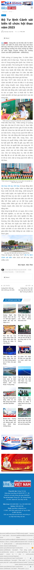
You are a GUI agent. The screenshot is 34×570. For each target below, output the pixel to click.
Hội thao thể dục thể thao (10, 186)
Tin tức (3, 15)
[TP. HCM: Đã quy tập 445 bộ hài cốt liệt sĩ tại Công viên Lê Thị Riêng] (24, 329)
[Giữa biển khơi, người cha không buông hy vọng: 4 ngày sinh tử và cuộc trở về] (24, 391)
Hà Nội (29, 269)
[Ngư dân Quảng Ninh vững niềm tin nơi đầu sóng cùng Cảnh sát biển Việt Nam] (9, 391)
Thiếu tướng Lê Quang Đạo (8, 271)
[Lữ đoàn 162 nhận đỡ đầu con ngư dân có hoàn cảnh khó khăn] (24, 350)
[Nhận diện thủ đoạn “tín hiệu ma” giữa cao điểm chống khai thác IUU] (24, 308)
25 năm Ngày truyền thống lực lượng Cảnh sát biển (15, 269)
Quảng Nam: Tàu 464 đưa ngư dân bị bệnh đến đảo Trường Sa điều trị (25, 289)
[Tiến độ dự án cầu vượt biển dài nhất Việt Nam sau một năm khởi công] (24, 371)
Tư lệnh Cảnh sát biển (20, 271)
